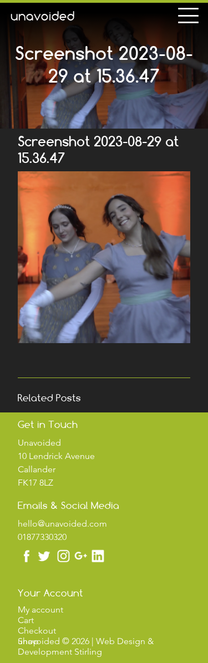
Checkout (37, 630)
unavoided (43, 16)
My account (40, 609)
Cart (26, 620)
